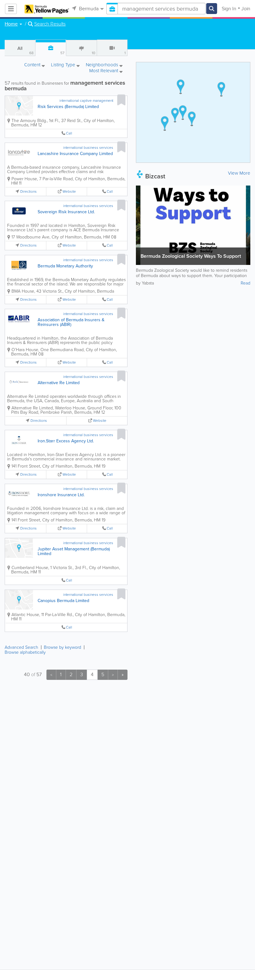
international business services (88, 147)
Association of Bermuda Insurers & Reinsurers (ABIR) (71, 322)
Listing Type (63, 65)
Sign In (229, 8)
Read (245, 283)
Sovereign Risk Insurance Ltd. (66, 212)
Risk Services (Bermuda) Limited (68, 106)
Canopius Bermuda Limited (63, 600)
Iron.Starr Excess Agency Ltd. (66, 441)
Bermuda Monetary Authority (65, 266)
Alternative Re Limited (59, 382)
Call (69, 133)
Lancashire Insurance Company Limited (75, 153)
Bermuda (88, 8)
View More (239, 173)
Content (33, 65)
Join (245, 8)
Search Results (50, 23)
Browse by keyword (62, 647)
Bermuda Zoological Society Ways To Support (191, 256)
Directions (28, 192)
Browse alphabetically (25, 652)
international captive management (86, 100)
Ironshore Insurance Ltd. (61, 495)
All (25, 50)
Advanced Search (21, 647)
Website (69, 192)
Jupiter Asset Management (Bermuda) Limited (74, 551)
